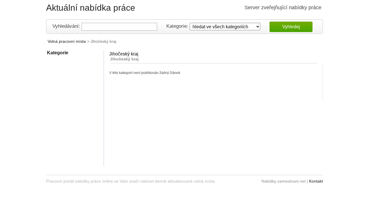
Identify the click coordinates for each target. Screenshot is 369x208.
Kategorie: (177, 26)
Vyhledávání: (66, 26)
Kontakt (316, 181)
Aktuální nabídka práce (90, 7)
